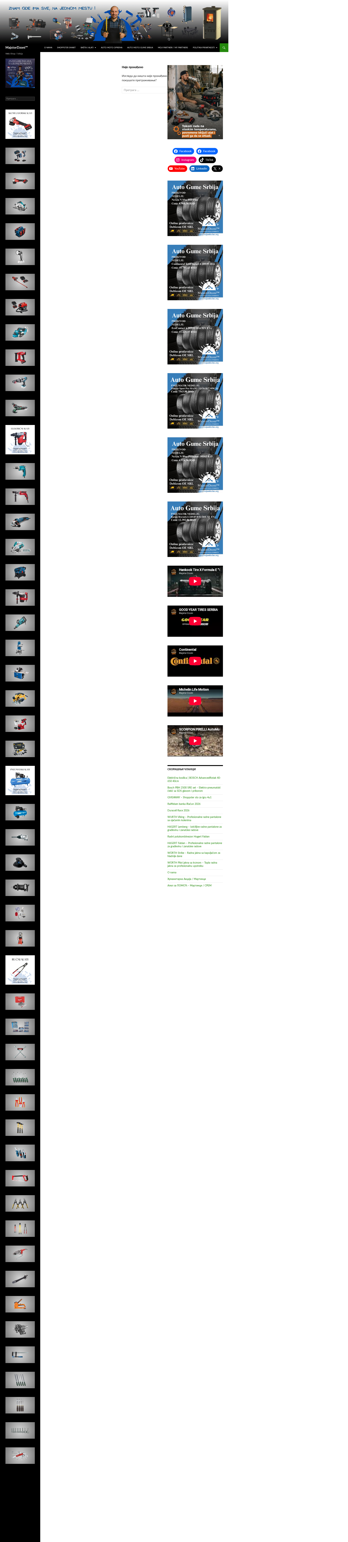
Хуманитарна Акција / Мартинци (186, 879)
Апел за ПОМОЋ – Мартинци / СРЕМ (189, 885)
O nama (48, 48)
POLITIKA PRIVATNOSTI (204, 48)
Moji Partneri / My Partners (173, 48)
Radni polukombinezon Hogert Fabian (188, 836)
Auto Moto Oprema (111, 48)
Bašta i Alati (87, 48)
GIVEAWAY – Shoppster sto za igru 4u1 (189, 797)
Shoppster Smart (66, 48)
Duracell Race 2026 (178, 810)
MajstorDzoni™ (16, 47)
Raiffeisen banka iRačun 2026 (183, 804)
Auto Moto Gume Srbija (140, 48)
